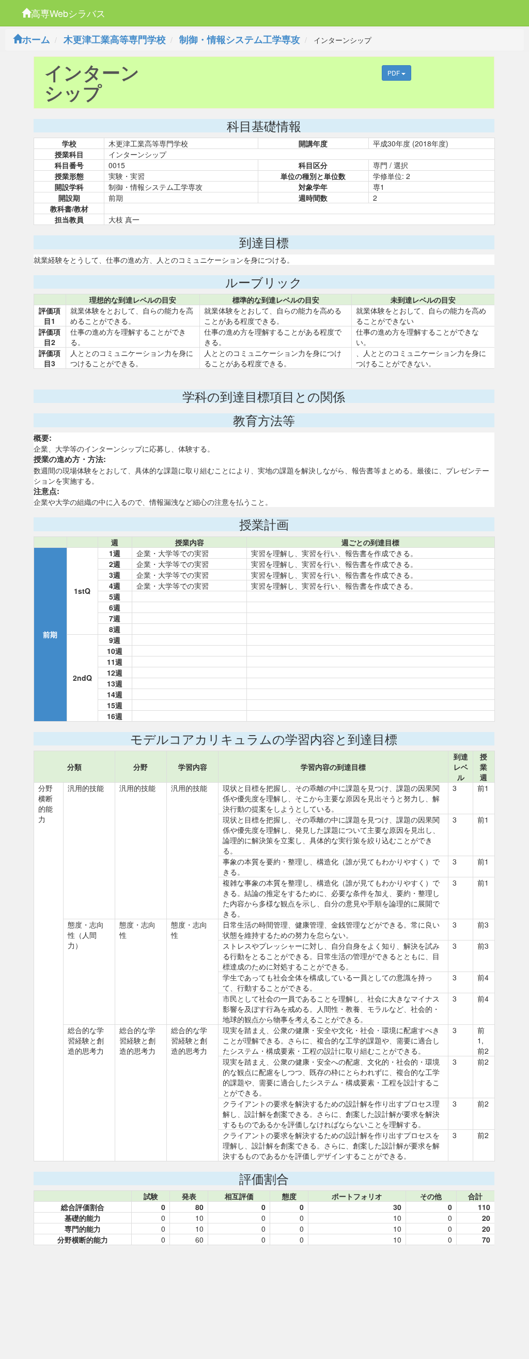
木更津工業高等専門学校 (115, 39)
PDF (394, 72)
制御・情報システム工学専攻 (239, 39)
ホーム (36, 39)
